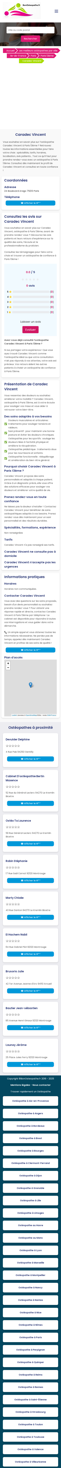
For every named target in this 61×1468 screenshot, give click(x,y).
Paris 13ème (47, 55)
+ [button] (8, 663)
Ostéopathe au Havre (30, 1225)
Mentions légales (20, 1085)
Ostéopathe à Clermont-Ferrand (30, 1163)
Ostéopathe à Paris (30, 1337)
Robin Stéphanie (16, 861)
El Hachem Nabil (16, 935)
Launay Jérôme (16, 1045)
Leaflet (14, 715)
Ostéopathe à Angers (30, 1113)
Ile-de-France (18, 55)
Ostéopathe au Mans (30, 1237)
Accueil (10, 50)
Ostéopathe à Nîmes (31, 1325)
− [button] (8, 667)
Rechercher (30, 38)
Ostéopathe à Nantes (30, 1300)
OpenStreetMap (31, 715)
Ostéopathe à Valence (30, 1449)
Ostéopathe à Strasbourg (30, 1412)
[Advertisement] (30, 95)
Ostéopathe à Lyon (30, 1250)
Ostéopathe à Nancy (30, 1287)
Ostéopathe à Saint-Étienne (30, 1399)
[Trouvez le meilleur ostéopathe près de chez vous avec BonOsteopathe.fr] (22, 17)
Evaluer (30, 330)
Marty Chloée (15, 898)
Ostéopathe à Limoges (30, 1213)
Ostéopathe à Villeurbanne (30, 1461)
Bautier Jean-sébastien (22, 1008)
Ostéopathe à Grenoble (30, 1188)
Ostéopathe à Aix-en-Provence (30, 1101)
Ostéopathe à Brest (30, 1138)
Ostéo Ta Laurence (18, 821)
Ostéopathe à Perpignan (30, 1349)
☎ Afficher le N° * (30, 203)
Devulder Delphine (18, 739)
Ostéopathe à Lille (30, 1200)
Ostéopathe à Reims (30, 1374)
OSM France (51, 715)
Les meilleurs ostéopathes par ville (38, 50)
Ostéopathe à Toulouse (30, 1437)
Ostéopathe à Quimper (30, 1362)
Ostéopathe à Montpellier (30, 1275)
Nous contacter (41, 1085)
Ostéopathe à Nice (30, 1312)
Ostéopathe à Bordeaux (31, 1126)
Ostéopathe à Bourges (30, 1150)
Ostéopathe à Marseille (30, 1262)
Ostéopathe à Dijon (30, 1175)
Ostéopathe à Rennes (30, 1387)
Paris (33, 55)
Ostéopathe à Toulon (30, 1424)
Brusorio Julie (15, 971)
